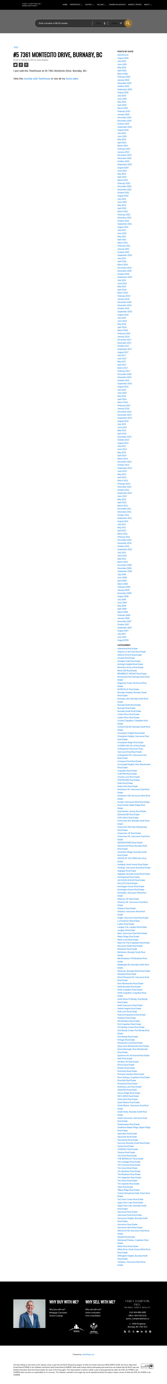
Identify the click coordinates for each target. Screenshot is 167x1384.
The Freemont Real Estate (128, 1165)
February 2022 (123, 215)
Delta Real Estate (125, 783)
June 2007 (122, 637)
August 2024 (122, 130)
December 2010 (124, 540)
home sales (72, 78)
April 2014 (121, 455)
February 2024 (123, 149)
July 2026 (121, 61)
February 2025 (123, 111)
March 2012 (122, 506)
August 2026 (122, 58)
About (147, 5)
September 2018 (124, 312)
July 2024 (121, 133)
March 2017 (122, 368)
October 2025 (123, 86)
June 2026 (122, 64)
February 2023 (123, 183)
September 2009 (124, 571)
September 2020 (124, 255)
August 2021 (122, 227)
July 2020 (121, 258)
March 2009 (122, 584)
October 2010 (123, 546)
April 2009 (121, 581)
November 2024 (124, 121)
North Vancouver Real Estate (130, 1005)
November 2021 (124, 218)
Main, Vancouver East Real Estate (132, 933)
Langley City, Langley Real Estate (132, 927)
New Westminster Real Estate (130, 983)
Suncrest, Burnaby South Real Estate (133, 1143)
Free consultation (92, 1316)
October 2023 (123, 161)
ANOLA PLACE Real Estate (129, 655)
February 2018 (123, 333)
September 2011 (124, 518)
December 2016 (124, 374)
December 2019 (124, 268)
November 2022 (124, 190)
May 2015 (121, 430)
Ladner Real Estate (125, 924)
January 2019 (123, 299)
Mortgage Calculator (58, 1313)
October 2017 (123, 346)
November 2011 (124, 512)
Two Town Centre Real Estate (130, 1199)
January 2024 (123, 152)
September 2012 (124, 493)
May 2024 (121, 139)
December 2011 (124, 509)
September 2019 (124, 277)
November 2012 (124, 487)
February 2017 (123, 371)
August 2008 (122, 596)
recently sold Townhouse (37, 78)
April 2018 (121, 327)
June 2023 (122, 171)
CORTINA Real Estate (127, 774)
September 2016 (124, 384)
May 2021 (121, 236)
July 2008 (121, 600)
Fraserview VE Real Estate (129, 833)
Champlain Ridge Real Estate (130, 742)
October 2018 (123, 308)
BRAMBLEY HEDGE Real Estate (132, 674)
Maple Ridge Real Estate (128, 937)
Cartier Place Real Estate (128, 714)
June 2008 (122, 603)
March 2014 (122, 459)
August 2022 (122, 196)
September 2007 (124, 628)
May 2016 (121, 396)
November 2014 (124, 437)
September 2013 (124, 468)
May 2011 (121, 528)
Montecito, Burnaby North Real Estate (133, 971)
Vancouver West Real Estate (129, 1228)
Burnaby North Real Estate (129, 705)
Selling (100, 5)
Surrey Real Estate (125, 1146)
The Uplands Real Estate (128, 1184)
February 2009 (123, 587)
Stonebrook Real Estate (127, 1140)
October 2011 (123, 515)
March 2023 (122, 180)
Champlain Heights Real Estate (131, 733)
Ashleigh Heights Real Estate (130, 664)
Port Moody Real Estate (127, 1037)
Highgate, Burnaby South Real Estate (133, 874)
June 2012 (122, 496)
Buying (88, 5)
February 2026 (123, 77)
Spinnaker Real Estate (127, 1134)
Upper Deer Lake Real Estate (130, 1203)
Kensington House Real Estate (130, 886)
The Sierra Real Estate (127, 1181)
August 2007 (122, 631)
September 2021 (124, 224)
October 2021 (123, 221)
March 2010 (122, 562)
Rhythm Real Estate (126, 1068)
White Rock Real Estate (127, 1246)
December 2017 (124, 340)
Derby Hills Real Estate (127, 786)
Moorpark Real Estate (126, 974)
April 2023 (121, 177)
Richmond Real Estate (127, 1071)
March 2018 (122, 330)
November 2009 (124, 568)
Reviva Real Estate (125, 1065)
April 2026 (121, 71)
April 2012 (121, 502)
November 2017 (124, 343)
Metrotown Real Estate (127, 949)
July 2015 (121, 424)
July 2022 (121, 199)
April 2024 (121, 143)
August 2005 (122, 640)
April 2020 (121, 261)
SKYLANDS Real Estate (128, 1096)
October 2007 (123, 624)
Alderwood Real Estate (127, 649)
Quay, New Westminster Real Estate (133, 1046)
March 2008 (122, 612)
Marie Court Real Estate (127, 940)
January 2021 (123, 249)
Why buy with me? (57, 1309)
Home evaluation (92, 1313)
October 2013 (123, 465)
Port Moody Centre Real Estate (130, 1027)
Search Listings (56, 1316)
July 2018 (121, 318)
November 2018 (124, 305)
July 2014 (121, 446)
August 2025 (122, 92)
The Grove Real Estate (127, 1168)
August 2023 (122, 168)
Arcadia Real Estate (126, 658)
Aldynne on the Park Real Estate (131, 652)
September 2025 (124, 89)
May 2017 (121, 362)
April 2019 (121, 290)
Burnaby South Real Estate (129, 711)
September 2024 (124, 127)
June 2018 (122, 321)
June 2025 (122, 99)
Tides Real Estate (125, 1187)
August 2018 (122, 315)
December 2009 (124, 565)
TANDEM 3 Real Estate (127, 1149)
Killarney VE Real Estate (128, 899)
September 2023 (124, 164)
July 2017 (121, 355)
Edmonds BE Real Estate (128, 814)
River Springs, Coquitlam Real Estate (133, 1077)
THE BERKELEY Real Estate (130, 1159)
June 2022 (122, 202)
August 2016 (122, 387)
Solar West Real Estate (127, 1099)
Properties (75, 5)
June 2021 (122, 233)
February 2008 (123, 615)
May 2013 (121, 474)
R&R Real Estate (124, 1059)
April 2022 (121, 208)
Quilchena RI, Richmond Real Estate (133, 1055)
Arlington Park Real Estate (128, 661)
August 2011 (122, 521)
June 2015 (122, 427)
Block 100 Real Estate (127, 671)
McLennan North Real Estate (130, 946)
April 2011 (121, 531)
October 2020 (123, 252)
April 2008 (121, 609)
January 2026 (123, 80)
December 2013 (124, 462)
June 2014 (122, 449)
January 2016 (123, 409)
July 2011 (121, 524)
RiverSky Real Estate (126, 1080)
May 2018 (121, 324)
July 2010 (121, 553)
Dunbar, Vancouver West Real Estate (133, 802)
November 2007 (124, 621)
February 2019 (123, 296)
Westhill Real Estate (126, 1237)
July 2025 (121, 96)
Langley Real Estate (126, 930)
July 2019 (121, 280)
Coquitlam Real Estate (127, 771)
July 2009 (121, 574)
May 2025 (121, 102)
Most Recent (122, 55)
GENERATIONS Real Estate (129, 843)
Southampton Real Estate (128, 1124)
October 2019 (123, 274)
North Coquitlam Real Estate (129, 990)
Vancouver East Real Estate (129, 1215)
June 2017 (122, 359)
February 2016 (123, 405)
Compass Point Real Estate (129, 761)
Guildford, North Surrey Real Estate (132, 864)
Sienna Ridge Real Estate (128, 1093)
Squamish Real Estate (127, 1137)
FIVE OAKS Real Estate (128, 818)
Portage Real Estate (126, 1040)
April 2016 (121, 399)
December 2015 (124, 412)
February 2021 (123, 246)
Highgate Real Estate (126, 871)
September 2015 (124, 418)
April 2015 (121, 434)
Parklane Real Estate (126, 1018)
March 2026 (122, 74)
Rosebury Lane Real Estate (129, 1087)
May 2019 (121, 287)
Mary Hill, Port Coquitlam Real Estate (133, 943)
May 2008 (121, 606)
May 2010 (121, 559)
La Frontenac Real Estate (128, 921)
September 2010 (124, 549)
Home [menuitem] (65, 5)
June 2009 (122, 578)
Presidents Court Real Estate (130, 1043)
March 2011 (122, 534)
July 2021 (121, 230)
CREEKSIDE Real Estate (128, 780)
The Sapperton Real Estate (129, 1178)
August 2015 (122, 421)
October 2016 (123, 380)
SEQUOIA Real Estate (127, 1090)
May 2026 (121, 68)
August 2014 (122, 443)
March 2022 (122, 211)
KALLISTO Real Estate (127, 883)
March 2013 (122, 481)
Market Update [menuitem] (135, 5)
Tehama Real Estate (126, 1152)
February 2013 (123, 484)
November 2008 (124, 593)
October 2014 (123, 440)
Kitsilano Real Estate (126, 908)
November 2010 (124, 543)
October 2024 (123, 124)
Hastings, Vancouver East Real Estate (133, 868)
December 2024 (124, 118)
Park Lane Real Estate (127, 1012)
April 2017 (121, 365)
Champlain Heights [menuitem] (117, 5)
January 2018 (123, 337)
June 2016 (122, 393)
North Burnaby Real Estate (129, 987)
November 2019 (124, 271)
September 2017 (124, 349)
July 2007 (121, 634)
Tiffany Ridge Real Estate (128, 1190)
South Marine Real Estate (128, 1102)
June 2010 (122, 556)
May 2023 (121, 174)
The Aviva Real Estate (127, 1156)
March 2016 (122, 402)
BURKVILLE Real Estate (128, 689)
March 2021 (122, 243)
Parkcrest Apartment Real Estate (131, 1015)
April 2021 (121, 240)
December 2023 (124, 155)
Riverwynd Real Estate (127, 1084)
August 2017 (122, 352)
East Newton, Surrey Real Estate (131, 811)
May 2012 (121, 499)
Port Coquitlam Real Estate (129, 1024)
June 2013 (122, 471)
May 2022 (121, 205)
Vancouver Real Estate (127, 1212)
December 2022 (124, 186)
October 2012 (123, 490)
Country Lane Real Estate (128, 777)
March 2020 (122, 265)
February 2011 (123, 537)
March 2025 (122, 108)
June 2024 (122, 136)
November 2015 (124, 415)
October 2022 (123, 193)
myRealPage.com (88, 1354)
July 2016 (121, 390)
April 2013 (121, 477)
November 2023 (124, 158)
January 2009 (123, 590)
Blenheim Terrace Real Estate (130, 667)
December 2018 (124, 302)
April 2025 (121, 105)
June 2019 (122, 283)
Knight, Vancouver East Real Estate (132, 918)
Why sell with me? (93, 1309)
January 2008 (123, 618)
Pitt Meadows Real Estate (128, 1021)
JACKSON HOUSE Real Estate (131, 880)
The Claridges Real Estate (128, 1162)
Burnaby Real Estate (126, 708)
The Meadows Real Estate (128, 1171)
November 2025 (124, 83)
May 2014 (121, 452)
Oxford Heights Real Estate (129, 1009)
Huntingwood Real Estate (128, 877)
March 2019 (122, 293)
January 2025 (123, 114)
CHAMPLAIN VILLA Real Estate (131, 746)
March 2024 (122, 146)
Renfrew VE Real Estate (128, 1062)
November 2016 (124, 377)
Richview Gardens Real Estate (130, 1074)
